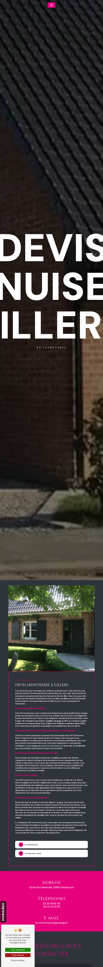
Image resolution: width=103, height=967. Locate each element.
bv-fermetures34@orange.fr (51, 922)
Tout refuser (18, 955)
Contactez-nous (33, 853)
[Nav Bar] (51, 5)
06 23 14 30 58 (51, 906)
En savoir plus (31, 844)
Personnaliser (18, 960)
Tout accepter (18, 949)
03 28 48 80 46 (51, 903)
